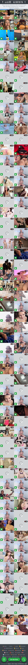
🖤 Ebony (10, 646)
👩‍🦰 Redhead (18, 650)
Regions (9, 663)
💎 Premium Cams (7, 656)
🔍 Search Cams (21, 661)
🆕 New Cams (6, 654)
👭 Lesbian (17, 652)
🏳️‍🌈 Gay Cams (14, 654)
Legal (26, 663)
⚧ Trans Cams (21, 654)
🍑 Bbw (24, 650)
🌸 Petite (6, 652)
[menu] (4, 659)
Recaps (16, 663)
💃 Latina (16, 646)
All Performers (21, 663)
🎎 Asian (5, 646)
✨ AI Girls (23, 656)
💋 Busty (12, 652)
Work (13, 663)
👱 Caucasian (22, 646)
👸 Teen (22, 648)
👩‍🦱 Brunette (11, 650)
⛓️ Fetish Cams (15, 656)
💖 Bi (23, 652)
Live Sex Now (14, 659)
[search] (24, 659)
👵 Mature (16, 648)
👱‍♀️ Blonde (4, 650)
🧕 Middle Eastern (8, 648)
